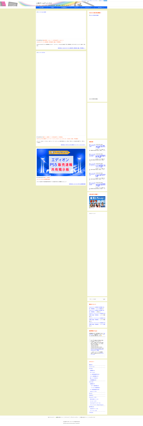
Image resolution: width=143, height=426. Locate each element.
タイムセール (93, 401)
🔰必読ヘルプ (101, 0)
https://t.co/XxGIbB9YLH (95, 349)
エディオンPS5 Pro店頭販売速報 (43, 179)
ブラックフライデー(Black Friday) (96, 404)
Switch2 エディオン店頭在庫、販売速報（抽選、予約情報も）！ (50, 42)
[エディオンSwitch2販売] (61, 25)
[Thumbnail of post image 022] (61, 162)
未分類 (91, 395)
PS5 (45, 137)
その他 (91, 412)
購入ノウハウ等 (94, 378)
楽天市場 (91, 406)
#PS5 (101, 349)
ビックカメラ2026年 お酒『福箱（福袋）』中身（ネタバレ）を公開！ (100, 175)
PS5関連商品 (60, 137)
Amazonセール (92, 397)
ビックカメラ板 (89, 0)
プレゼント (91, 366)
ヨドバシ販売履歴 (94, 376)
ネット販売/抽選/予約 (54, 40)
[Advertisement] (97, 120)
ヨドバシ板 (84, 0)
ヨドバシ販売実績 (95, 385)
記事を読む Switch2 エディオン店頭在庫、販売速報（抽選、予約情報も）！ (71, 48)
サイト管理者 (99, 308)
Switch (49, 40)
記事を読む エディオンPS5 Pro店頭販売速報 (77, 183)
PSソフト (92, 372)
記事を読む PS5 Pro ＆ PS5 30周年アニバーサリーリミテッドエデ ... (73, 144)
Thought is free (77, 423)
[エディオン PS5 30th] (61, 94)
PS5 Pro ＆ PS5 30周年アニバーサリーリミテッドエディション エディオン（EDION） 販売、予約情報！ (58, 138)
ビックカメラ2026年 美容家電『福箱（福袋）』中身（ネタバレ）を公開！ (100, 184)
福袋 (90, 364)
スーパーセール (93, 410)
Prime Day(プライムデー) (95, 402)
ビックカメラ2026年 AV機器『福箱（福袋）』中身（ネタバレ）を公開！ (100, 146)
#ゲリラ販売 (97, 350)
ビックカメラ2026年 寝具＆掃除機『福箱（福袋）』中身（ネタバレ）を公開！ (100, 156)
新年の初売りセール (94, 399)
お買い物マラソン (94, 408)
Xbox (90, 393)
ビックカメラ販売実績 (95, 387)
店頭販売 (45, 40)
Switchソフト (61, 40)
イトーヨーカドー (95, 0)
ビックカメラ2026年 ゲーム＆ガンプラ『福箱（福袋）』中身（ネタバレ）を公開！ (100, 165)
